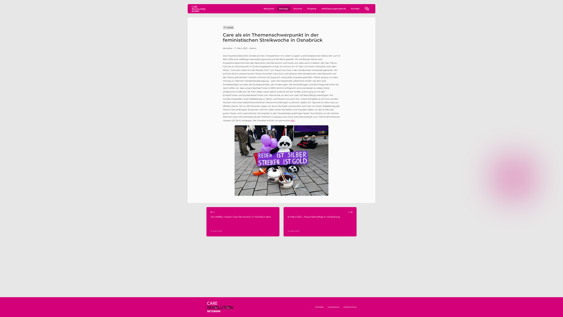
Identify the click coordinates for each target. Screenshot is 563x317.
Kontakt (355, 8)
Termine (297, 8)
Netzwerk (269, 8)
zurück (230, 27)
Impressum (333, 307)
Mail (292, 120)
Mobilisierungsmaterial (334, 8)
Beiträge (283, 8)
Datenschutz (350, 307)
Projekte (311, 8)
